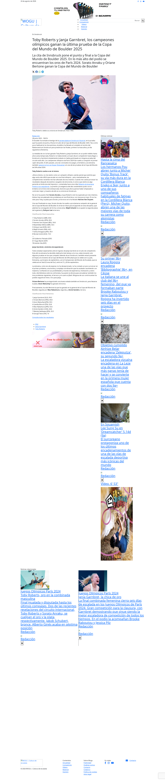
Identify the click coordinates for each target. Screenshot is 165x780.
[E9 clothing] (117, 524)
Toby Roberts (40, 329)
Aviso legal (87, 774)
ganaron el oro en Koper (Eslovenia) (52, 165)
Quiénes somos (89, 765)
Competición (84, 22)
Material (84, 27)
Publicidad (87, 763)
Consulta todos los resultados (43, 317)
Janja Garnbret (40, 327)
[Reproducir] (102, 233)
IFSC (36, 324)
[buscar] (142, 20)
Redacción (36, 136)
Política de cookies (90, 772)
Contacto (87, 767)
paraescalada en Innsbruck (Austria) (72, 141)
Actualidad (84, 20)
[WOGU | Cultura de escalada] (31, 21)
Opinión (84, 29)
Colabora (87, 770)
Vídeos (84, 24)
